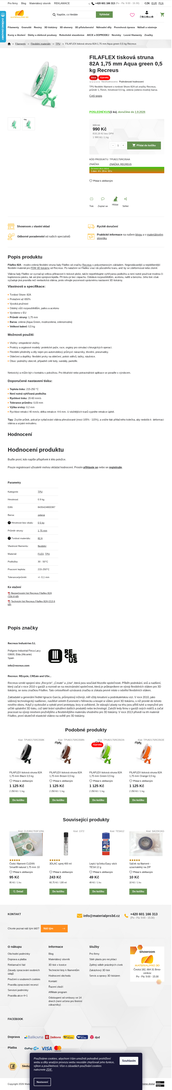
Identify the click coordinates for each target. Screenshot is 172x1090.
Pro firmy (12, 3)
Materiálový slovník (39, 3)
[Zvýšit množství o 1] (122, 145)
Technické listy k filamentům (62, 970)
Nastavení (41, 1082)
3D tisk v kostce (56, 964)
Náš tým (47, 928)
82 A (38, 538)
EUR (153, 3)
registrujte (114, 467)
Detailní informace (125, 96)
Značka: (119, 164)
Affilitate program (56, 992)
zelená (40, 515)
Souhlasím (128, 1060)
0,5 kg (39, 522)
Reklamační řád (15, 964)
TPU (38, 491)
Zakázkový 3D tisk (98, 970)
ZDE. (48, 1069)
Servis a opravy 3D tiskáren (103, 975)
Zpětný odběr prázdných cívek (105, 964)
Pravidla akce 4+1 (16, 995)
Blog (22, 3)
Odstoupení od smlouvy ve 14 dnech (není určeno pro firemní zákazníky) (64, 1001)
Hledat (103, 14)
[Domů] (9, 43)
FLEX (39, 554)
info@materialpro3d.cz (100, 916)
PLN (159, 3)
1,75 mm (41, 530)
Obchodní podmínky (18, 953)
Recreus (86, 265)
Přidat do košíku (145, 145)
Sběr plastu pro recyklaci (101, 959)
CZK (146, 3)
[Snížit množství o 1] (112, 145)
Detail (18, 891)
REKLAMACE (61, 3)
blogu (137, 234)
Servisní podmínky (17, 990)
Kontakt (51, 981)
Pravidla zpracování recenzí (22, 984)
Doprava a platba (16, 959)
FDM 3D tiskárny (39, 268)
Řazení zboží (54, 986)
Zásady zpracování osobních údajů (22, 972)
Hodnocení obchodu (58, 975)
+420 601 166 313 (142, 914)
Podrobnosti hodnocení (130, 81)
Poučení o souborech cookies (23, 979)
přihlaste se (89, 467)
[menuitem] (12, 26)
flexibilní (40, 546)
